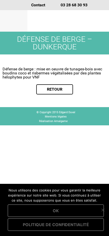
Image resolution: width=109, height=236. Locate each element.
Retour (54, 89)
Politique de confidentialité (56, 224)
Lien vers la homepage (68, 21)
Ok (56, 210)
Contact (38, 5)
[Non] (102, 209)
